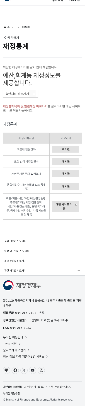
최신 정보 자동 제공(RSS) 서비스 (23, 356)
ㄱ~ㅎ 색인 (10, 343)
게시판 (66, 149)
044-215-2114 (25, 312)
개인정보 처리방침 (12, 387)
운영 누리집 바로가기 (15, 260)
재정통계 (26, 27)
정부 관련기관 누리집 (15, 241)
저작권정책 (30, 387)
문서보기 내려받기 (14, 350)
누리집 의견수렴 (11, 393)
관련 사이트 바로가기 (15, 270)
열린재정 (17, 93)
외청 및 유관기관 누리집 (16, 251)
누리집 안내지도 (63, 387)
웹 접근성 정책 (45, 387)
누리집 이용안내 (13, 337)
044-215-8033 (20, 327)
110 (43, 320)
